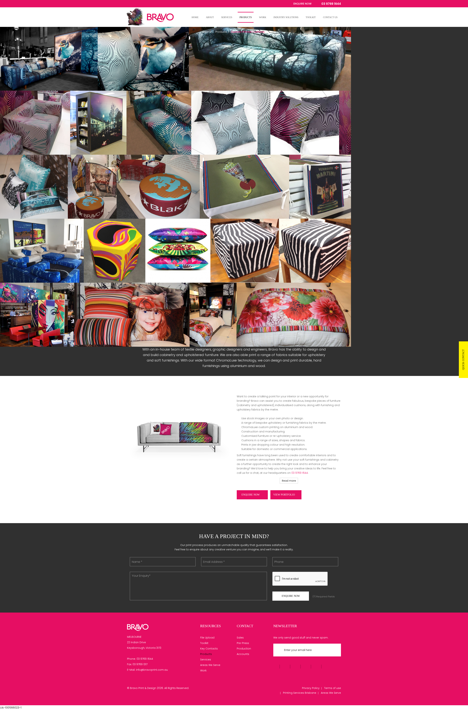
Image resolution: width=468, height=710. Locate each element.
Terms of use (332, 688)
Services (226, 17)
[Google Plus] (141, 4)
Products (245, 17)
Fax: (129, 664)
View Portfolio (284, 494)
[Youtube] (136, 4)
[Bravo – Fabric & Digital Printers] (137, 627)
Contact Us (330, 17)
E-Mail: (131, 670)
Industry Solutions (285, 17)
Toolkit (311, 17)
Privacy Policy (311, 688)
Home (195, 17)
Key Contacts (209, 648)
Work (262, 17)
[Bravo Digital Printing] (146, 17)
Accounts (243, 654)
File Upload (207, 637)
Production (244, 648)
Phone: (131, 659)
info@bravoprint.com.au (152, 670)
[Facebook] (128, 4)
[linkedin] (149, 4)
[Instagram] (145, 4)
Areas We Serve (210, 665)
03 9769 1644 (299, 473)
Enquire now (250, 494)
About (210, 17)
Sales (240, 637)
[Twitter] (132, 4)
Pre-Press (243, 643)
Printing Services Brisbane (299, 693)
